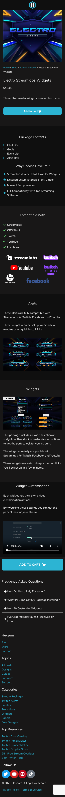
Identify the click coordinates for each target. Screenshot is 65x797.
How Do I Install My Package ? (26, 591)
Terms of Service (31, 789)
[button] (32, 565)
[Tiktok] (31, 774)
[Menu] (4, 5)
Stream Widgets (28, 67)
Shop (14, 67)
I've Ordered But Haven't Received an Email (30, 619)
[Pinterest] (22, 774)
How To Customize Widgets (24, 608)
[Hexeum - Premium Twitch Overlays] (32, 5)
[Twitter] (6, 774)
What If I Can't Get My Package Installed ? (33, 599)
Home (6, 67)
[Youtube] (14, 774)
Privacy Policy (10, 789)
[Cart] (40, 5)
